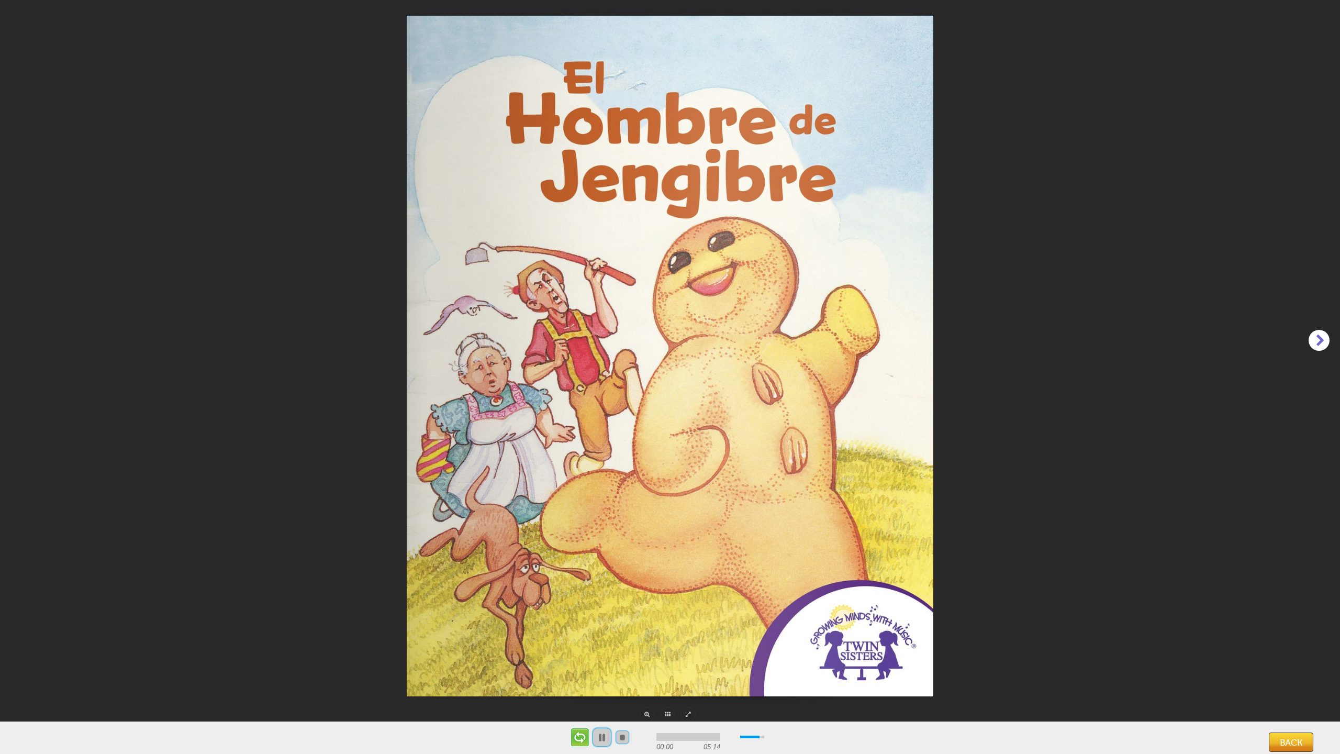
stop (622, 737)
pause (601, 737)
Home (40, 740)
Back (1291, 743)
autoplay (580, 737)
